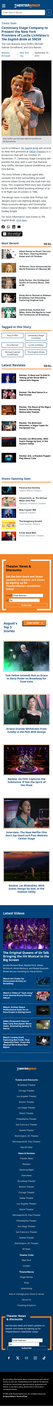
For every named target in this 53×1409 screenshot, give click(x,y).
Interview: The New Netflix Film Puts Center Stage (27, 835)
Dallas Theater (27, 1198)
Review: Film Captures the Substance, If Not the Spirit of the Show (27, 782)
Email (9, 595)
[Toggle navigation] (1, 5)
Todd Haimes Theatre (29, 524)
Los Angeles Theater (26, 1096)
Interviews (26, 1175)
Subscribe (27, 605)
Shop (26, 1282)
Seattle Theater (26, 1130)
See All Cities (26, 1147)
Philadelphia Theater (26, 1119)
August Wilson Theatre (30, 490)
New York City (24, 54)
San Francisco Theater (26, 1124)
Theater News (9, 23)
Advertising (26, 1288)
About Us (26, 1299)
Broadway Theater (27, 1085)
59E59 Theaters (37, 151)
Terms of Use (21, 1396)
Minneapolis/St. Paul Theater (26, 1141)
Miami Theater (26, 1113)
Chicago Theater (26, 1090)
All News (26, 1249)
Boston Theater (26, 1102)
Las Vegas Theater (26, 1107)
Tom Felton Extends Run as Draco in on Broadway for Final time (26, 678)
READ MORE (33, 623)
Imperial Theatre (27, 512)
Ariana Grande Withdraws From (26, 730)
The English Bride (29, 148)
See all (47, 243)
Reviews (26, 1164)
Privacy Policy (8, 1396)
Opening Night (26, 1169)
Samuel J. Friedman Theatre (32, 503)
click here (21, 220)
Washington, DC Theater (26, 1136)
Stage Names (26, 1277)
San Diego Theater (26, 1226)
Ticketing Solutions (26, 1305)
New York (26, 1260)
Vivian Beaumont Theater (31, 535)
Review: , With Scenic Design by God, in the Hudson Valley (26, 888)
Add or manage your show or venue (26, 1294)
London (26, 1265)
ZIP (7, 600)
